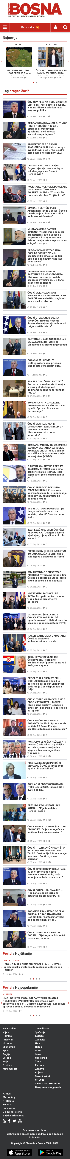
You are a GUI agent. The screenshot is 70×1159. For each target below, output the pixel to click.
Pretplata (8, 1101)
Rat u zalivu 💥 (30, 27)
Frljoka (39, 1072)
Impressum (9, 1108)
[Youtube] (20, 1121)
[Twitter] (14, 1121)
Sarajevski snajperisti (48, 1087)
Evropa (7, 1057)
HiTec (38, 1047)
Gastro (39, 1043)
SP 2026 (39, 1079)
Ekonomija (9, 1047)
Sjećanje (40, 1032)
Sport (6, 1050)
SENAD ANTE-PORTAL (47, 1083)
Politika (7, 1035)
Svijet (6, 1061)
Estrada (39, 1065)
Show (38, 1054)
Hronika (7, 1043)
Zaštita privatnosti (13, 1115)
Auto (38, 1050)
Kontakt (7, 1104)
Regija (6, 1054)
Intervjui (8, 1039)
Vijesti (6, 1032)
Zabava (39, 1068)
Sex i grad (41, 1057)
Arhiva (7, 1093)
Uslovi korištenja (13, 1111)
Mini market (10, 1068)
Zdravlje (40, 1039)
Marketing (9, 1097)
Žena (38, 1061)
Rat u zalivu (9, 1028)
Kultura (39, 1035)
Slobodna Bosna (35, 1143)
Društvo (7, 1065)
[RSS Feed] (4, 1121)
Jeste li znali (42, 1028)
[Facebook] (9, 1121)
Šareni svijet (42, 1076)
